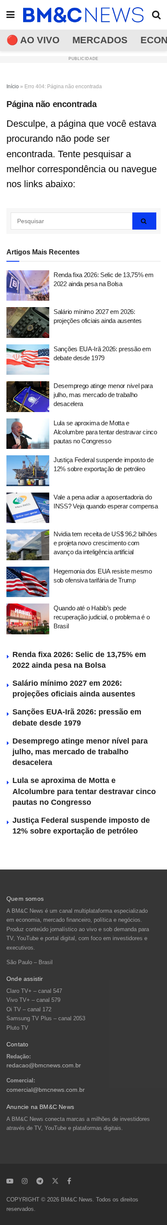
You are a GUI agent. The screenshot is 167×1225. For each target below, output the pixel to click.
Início (12, 87)
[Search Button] (156, 15)
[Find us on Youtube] (9, 1180)
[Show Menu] (10, 15)
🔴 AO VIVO (33, 40)
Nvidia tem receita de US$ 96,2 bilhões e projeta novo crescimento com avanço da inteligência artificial (105, 543)
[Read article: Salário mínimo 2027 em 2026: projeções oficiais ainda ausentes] (27, 322)
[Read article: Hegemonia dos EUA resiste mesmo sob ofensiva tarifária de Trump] (27, 582)
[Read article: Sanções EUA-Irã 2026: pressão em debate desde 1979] (27, 359)
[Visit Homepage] (83, 15)
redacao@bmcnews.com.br (43, 1065)
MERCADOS (100, 40)
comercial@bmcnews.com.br (45, 1090)
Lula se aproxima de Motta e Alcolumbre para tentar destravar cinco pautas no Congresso (105, 432)
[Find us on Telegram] (39, 1180)
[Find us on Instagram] (25, 1180)
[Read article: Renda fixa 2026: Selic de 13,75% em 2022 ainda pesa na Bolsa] (27, 285)
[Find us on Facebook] (69, 1180)
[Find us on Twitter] (55, 1180)
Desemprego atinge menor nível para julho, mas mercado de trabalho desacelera (103, 394)
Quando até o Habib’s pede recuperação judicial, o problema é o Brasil (101, 617)
